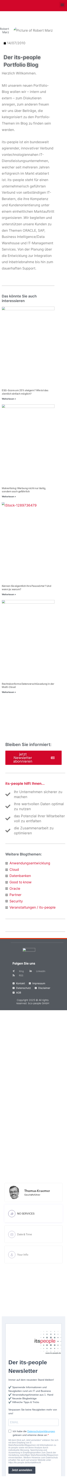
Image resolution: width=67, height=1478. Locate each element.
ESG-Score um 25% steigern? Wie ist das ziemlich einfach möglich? (25, 392)
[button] (62, 5)
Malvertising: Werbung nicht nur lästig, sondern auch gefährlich (24, 490)
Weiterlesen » (9, 398)
